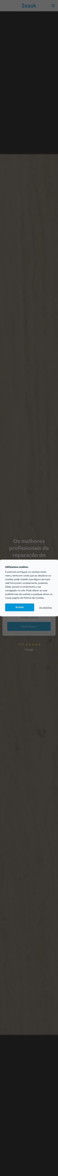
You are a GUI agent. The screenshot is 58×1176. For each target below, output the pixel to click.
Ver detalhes (45, 607)
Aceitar (19, 607)
